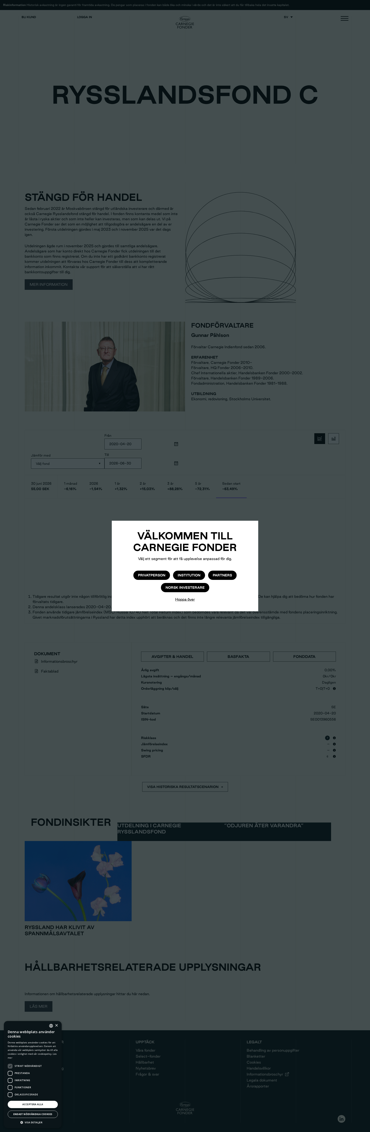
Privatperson (151, 575)
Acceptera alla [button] (32, 1104)
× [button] (56, 1025)
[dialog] (33, 1074)
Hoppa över (185, 599)
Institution (189, 575)
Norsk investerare (185, 587)
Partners (222, 575)
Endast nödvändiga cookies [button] (32, 1114)
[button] (33, 1122)
